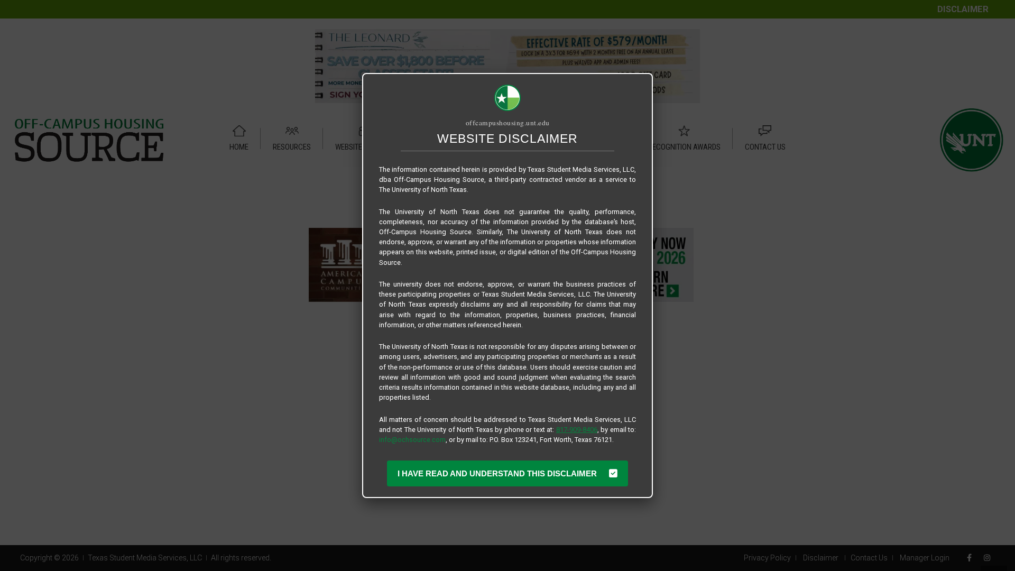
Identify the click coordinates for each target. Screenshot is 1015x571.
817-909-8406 (576, 430)
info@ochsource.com (412, 440)
